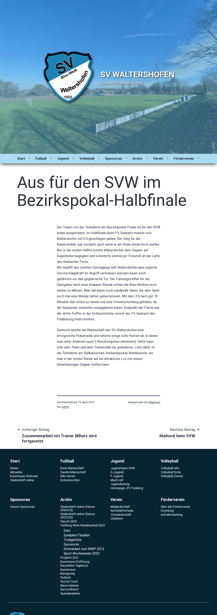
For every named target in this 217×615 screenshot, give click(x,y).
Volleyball (87, 158)
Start (21, 158)
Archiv (137, 158)
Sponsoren (113, 158)
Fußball (41, 158)
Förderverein (184, 158)
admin (65, 406)
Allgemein (154, 402)
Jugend (63, 158)
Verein (158, 158)
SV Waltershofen (137, 74)
